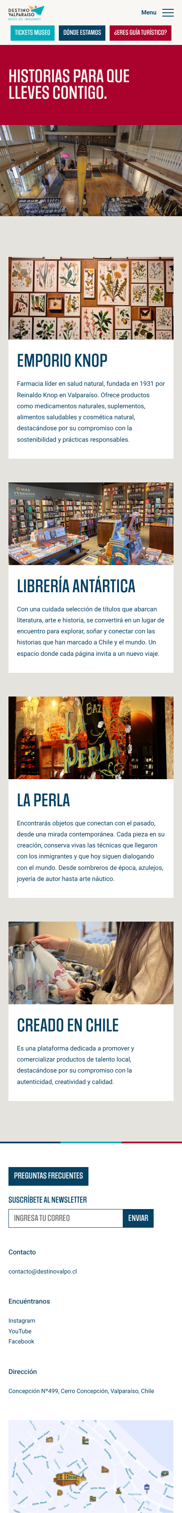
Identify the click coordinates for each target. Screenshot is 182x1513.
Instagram (21, 1321)
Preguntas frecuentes (48, 1176)
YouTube (19, 1331)
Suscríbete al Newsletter (47, 1200)
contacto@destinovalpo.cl (42, 1271)
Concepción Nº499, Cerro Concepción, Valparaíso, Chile (81, 1391)
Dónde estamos (82, 33)
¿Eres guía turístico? (140, 33)
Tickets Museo (32, 33)
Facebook (21, 1341)
